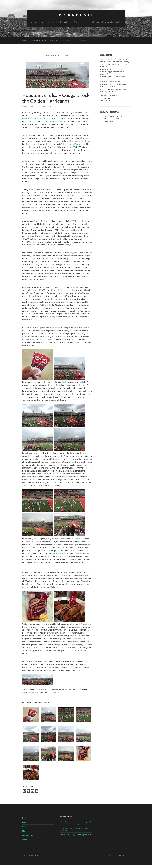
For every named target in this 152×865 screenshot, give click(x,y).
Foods (63, 40)
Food (24, 827)
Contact (82, 40)
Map (73, 40)
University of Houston (31, 118)
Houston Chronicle (59, 553)
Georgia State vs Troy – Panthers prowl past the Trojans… (75, 836)
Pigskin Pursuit (76, 15)
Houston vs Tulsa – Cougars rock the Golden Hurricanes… (56, 98)
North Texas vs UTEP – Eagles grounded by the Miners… (75, 829)
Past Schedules (37, 40)
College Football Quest (70, 144)
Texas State (49, 121)
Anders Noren (118, 856)
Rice (60, 121)
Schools (53, 40)
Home (24, 818)
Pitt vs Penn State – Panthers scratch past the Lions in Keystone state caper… (76, 823)
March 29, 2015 (28, 106)
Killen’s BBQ (76, 538)
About (24, 40)
